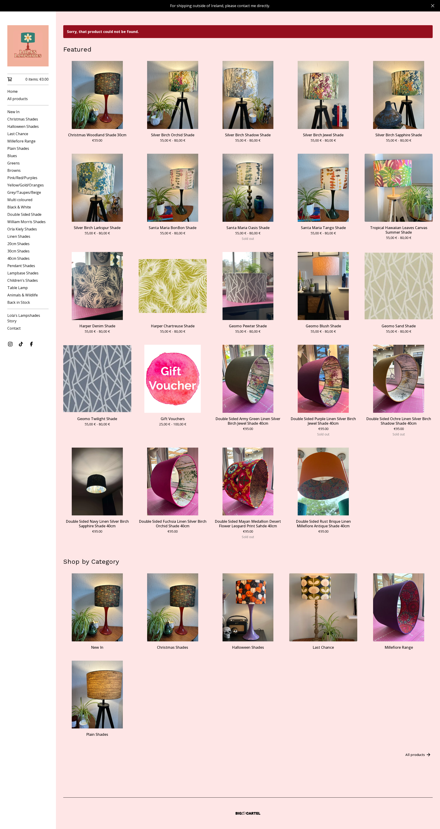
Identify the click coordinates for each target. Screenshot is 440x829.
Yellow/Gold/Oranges (25, 185)
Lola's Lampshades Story (23, 318)
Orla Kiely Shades (22, 229)
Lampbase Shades (22, 273)
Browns (14, 170)
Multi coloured (19, 199)
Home (12, 91)
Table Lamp (17, 287)
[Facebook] (31, 344)
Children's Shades (22, 280)
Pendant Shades (21, 265)
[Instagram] (10, 344)
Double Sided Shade (24, 214)
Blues (12, 155)
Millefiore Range (21, 141)
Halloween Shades (23, 126)
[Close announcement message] (432, 5)
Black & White (19, 207)
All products (17, 98)
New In (13, 111)
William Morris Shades (26, 221)
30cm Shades (18, 251)
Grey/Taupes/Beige (24, 192)
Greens (13, 163)
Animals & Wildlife (22, 295)
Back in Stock (18, 302)
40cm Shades (18, 258)
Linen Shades (18, 236)
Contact (14, 328)
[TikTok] (21, 344)
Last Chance (17, 133)
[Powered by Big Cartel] (248, 813)
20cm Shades (18, 243)
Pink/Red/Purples (22, 177)
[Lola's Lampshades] (28, 45)
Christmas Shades (22, 119)
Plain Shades (18, 148)
